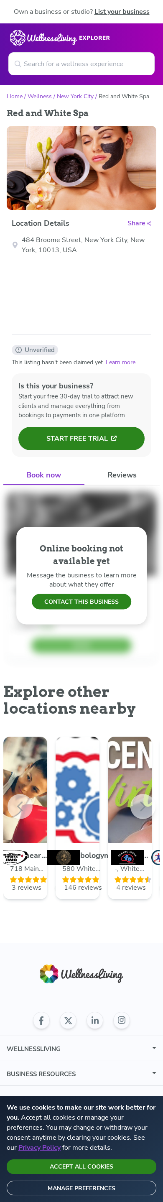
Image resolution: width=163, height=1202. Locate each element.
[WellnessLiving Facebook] (41, 1020)
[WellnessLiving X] (68, 1020)
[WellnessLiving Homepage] (81, 974)
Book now (43, 475)
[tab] (43, 475)
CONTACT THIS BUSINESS (81, 602)
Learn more (120, 362)
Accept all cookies (81, 1167)
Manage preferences (81, 1188)
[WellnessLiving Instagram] (121, 1020)
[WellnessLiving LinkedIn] (95, 1020)
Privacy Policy (39, 1147)
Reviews (122, 475)
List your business (122, 11)
